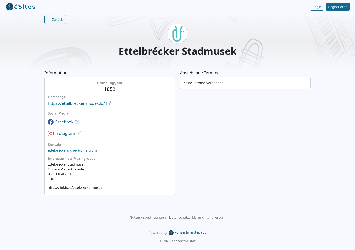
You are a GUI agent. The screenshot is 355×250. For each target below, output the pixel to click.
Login (317, 7)
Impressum (216, 217)
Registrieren (337, 7)
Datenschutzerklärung (186, 217)
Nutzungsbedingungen (148, 217)
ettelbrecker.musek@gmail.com (72, 150)
